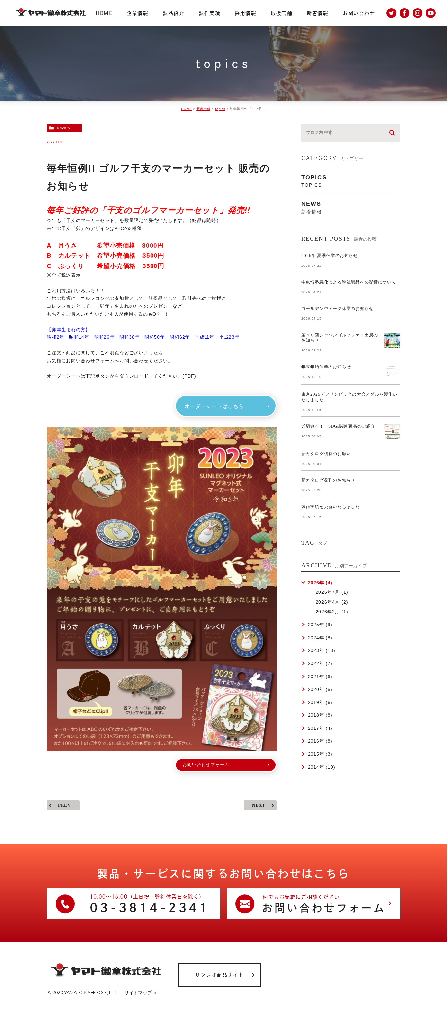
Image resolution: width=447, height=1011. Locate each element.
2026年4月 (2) (332, 602)
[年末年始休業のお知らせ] (392, 372)
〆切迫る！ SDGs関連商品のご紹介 (338, 426)
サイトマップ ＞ (141, 992)
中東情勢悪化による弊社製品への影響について (348, 282)
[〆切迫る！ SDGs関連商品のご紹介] (392, 431)
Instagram (417, 13)
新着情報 (203, 109)
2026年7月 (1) (332, 592)
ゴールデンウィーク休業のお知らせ (337, 308)
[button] (226, 406)
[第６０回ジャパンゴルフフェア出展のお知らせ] (392, 340)
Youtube (431, 13)
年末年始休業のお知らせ (326, 366)
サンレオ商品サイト (219, 974)
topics (220, 109)
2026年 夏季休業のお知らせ (329, 255)
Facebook (404, 13)
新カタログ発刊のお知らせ (328, 480)
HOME (186, 109)
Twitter (391, 13)
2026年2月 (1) (332, 611)
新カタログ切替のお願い (326, 453)
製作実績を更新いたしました (330, 506)
